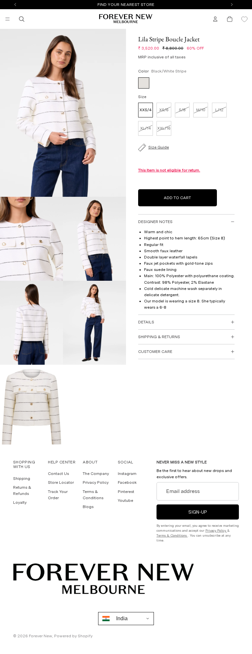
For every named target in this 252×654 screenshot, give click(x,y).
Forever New (40, 636)
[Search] (21, 19)
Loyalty (20, 502)
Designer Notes (155, 221)
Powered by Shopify (73, 636)
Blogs (88, 506)
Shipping (21, 478)
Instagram (127, 473)
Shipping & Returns (159, 337)
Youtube (125, 500)
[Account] (215, 19)
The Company (96, 473)
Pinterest (126, 491)
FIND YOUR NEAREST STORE (125, 4)
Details (146, 322)
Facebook (127, 482)
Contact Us (58, 473)
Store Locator (61, 482)
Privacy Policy (96, 482)
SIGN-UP (197, 511)
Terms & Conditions (172, 535)
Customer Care (155, 351)
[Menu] (7, 19)
